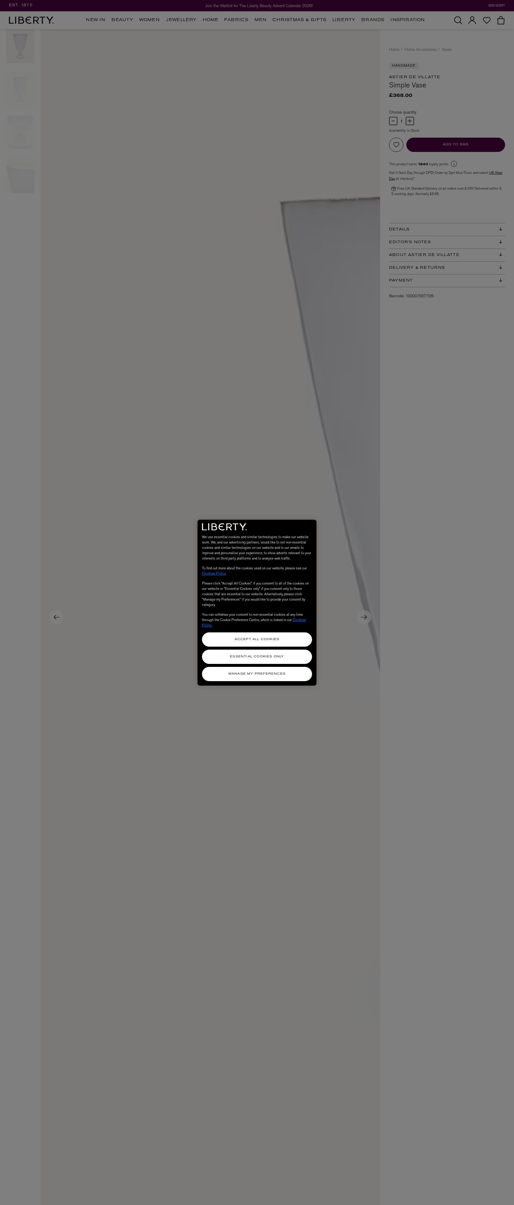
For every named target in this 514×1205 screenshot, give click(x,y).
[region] (257, 603)
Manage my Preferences (257, 674)
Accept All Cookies (257, 639)
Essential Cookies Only (257, 656)
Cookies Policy (213, 573)
